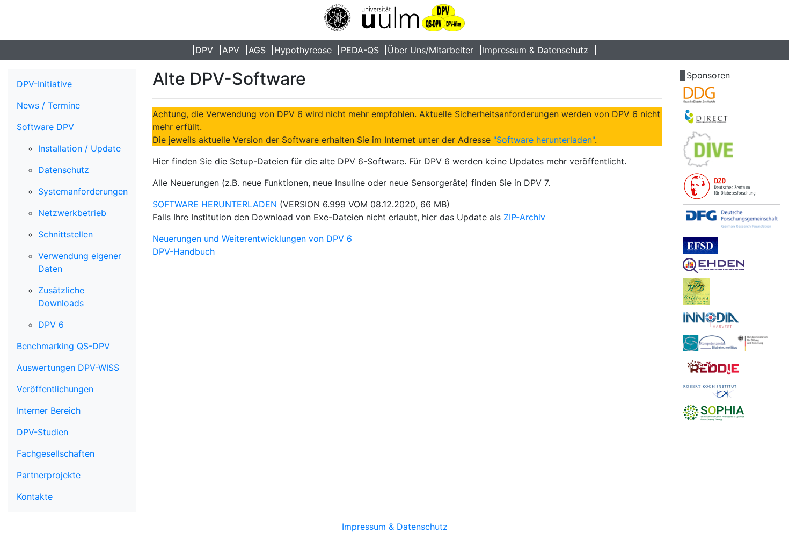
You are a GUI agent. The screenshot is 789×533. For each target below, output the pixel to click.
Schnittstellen (65, 234)
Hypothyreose (303, 50)
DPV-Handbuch (183, 251)
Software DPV (45, 126)
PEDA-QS (360, 50)
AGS (257, 50)
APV (230, 50)
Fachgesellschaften (55, 453)
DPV (204, 50)
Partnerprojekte (49, 475)
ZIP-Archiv (524, 217)
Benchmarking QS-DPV (63, 346)
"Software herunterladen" (544, 139)
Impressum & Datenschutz (535, 50)
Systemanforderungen (83, 191)
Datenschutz (63, 169)
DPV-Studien (42, 432)
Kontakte (35, 496)
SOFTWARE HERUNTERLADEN (214, 204)
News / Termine (48, 105)
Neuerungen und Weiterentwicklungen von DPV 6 (252, 238)
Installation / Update (79, 148)
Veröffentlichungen (55, 389)
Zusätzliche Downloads (61, 296)
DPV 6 (51, 324)
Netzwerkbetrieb (72, 212)
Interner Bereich (49, 410)
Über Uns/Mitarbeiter (430, 50)
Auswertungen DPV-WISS (68, 367)
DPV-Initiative (44, 83)
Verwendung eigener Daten (79, 262)
